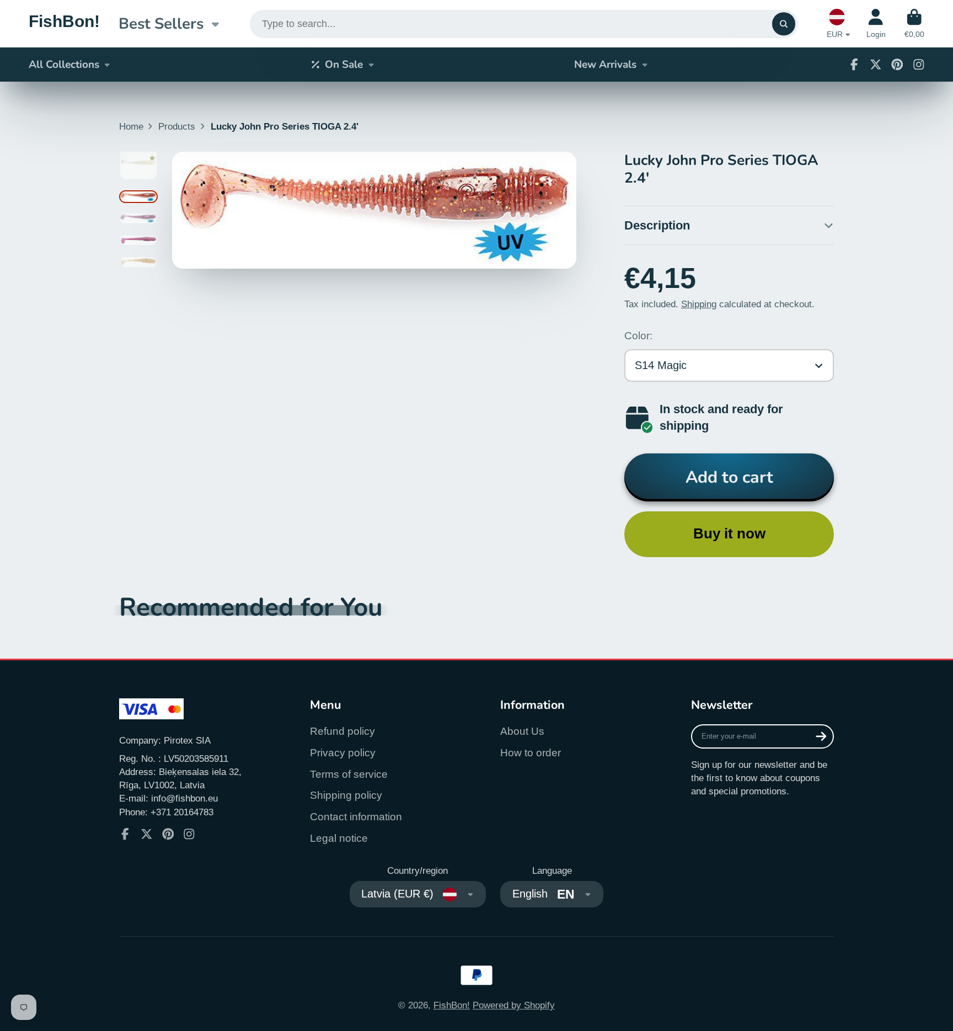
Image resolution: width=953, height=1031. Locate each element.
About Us (522, 731)
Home (131, 126)
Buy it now (729, 533)
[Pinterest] (897, 64)
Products (176, 126)
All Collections (64, 64)
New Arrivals (605, 64)
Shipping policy (346, 795)
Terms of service (349, 774)
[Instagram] (919, 64)
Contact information (356, 816)
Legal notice (339, 838)
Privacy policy (343, 752)
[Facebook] (854, 64)
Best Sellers (161, 23)
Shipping (698, 303)
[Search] (783, 24)
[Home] (64, 23)
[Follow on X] (876, 64)
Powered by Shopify (514, 1005)
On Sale (344, 64)
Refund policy (342, 731)
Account (876, 24)
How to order (530, 752)
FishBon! (451, 1005)
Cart (914, 24)
